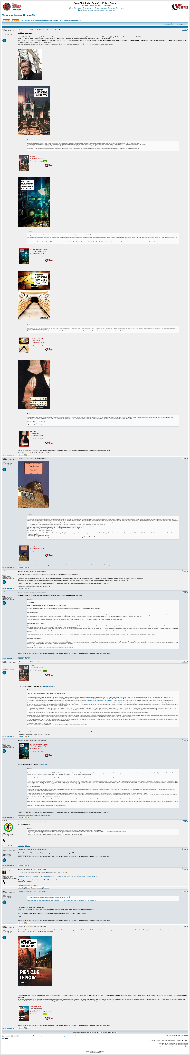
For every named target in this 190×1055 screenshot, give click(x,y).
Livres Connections (48, 686)
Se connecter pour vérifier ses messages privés (96, 10)
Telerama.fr (78, 595)
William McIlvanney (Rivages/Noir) (19, 15)
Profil (80, 10)
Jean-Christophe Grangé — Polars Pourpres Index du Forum (36, 20)
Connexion (112, 10)
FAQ (72, 8)
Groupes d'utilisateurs (101, 8)
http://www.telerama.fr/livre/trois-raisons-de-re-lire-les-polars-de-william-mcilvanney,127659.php (50, 647)
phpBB (92, 1051)
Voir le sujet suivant (182, 24)
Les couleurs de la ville (93, 700)
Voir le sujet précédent (169, 24)
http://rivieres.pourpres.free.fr (89, 5)
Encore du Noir (43, 764)
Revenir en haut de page (8, 455)
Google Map (112, 8)
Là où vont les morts (106, 700)
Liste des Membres (88, 8)
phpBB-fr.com (97, 1052)
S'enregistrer (121, 8)
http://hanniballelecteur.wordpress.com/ (28, 885)
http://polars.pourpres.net (104, 5)
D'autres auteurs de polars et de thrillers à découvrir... (68, 20)
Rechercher (79, 8)
